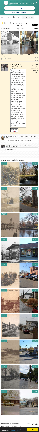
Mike (36, 28)
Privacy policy (34, 423)
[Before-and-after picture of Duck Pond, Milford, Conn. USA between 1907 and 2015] (19, 225)
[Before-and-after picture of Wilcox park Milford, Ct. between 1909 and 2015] (19, 199)
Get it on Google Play (19, 8)
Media (28, 423)
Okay (33, 429)
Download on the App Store (19, 12)
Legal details (35, 424)
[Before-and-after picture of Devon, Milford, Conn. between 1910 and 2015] (19, 377)
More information (14, 430)
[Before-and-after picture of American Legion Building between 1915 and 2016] (19, 250)
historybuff (15, 64)
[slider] (19, 42)
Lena (7, 136)
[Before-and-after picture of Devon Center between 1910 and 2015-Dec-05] (19, 275)
